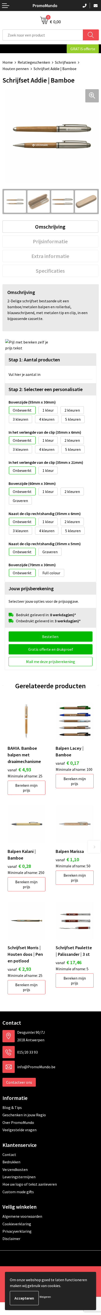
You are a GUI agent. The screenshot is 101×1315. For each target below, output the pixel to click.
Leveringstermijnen (19, 1176)
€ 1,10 (67, 859)
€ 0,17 (67, 763)
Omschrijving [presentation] (50, 226)
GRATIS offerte (82, 48)
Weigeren (45, 1297)
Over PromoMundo (18, 1122)
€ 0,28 (19, 866)
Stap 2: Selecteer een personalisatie (46, 389)
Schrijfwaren (65, 62)
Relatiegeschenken (34, 62)
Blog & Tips (12, 1107)
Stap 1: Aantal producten (34, 359)
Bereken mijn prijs (26, 788)
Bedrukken (11, 1161)
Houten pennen (15, 68)
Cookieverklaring (16, 1223)
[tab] (50, 227)
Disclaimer (11, 1238)
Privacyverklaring (17, 1231)
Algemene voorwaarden (22, 1216)
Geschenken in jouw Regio (24, 1114)
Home (7, 62)
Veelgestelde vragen (19, 1129)
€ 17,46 (68, 962)
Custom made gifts (18, 1191)
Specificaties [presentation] (50, 270)
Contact (9, 1154)
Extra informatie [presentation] (50, 256)
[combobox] (42, 34)
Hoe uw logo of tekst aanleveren (29, 1184)
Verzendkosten (15, 1169)
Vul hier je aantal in (24, 374)
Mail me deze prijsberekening (50, 661)
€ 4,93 (19, 769)
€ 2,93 (19, 969)
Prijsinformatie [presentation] (50, 241)
